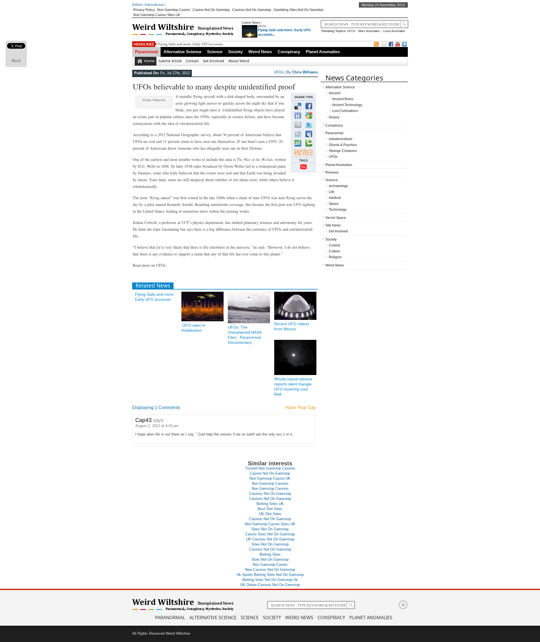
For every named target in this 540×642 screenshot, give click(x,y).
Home (149, 60)
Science (214, 51)
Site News (333, 225)
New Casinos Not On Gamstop (270, 569)
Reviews (332, 172)
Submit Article (170, 60)
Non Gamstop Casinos (270, 483)
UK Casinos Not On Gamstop (270, 539)
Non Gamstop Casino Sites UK (156, 15)
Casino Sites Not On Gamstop (270, 534)
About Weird (238, 60)
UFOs (262, 26)
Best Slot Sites (270, 509)
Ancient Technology (347, 105)
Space (334, 204)
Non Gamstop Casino (173, 10)
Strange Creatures (343, 151)
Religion (335, 257)
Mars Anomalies (369, 31)
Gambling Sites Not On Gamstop (298, 10)
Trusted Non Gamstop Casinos (270, 468)
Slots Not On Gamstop (270, 559)
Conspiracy (289, 51)
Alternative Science (182, 51)
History (334, 117)
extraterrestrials (340, 139)
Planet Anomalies (323, 51)
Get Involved (213, 60)
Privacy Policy (144, 10)
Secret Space (335, 218)
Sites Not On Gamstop (270, 529)
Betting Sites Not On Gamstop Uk (270, 580)
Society (235, 51)
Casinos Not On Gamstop (251, 10)
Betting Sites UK (270, 504)
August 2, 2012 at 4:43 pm (157, 426)
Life (331, 192)
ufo (303, 167)
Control (334, 245)
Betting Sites (270, 554)
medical (335, 198)
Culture (334, 251)
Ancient (334, 93)
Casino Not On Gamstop (211, 10)
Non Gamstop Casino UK (270, 478)
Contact (192, 60)
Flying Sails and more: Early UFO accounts (190, 44)
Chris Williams (305, 72)
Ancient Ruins (343, 99)
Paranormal (146, 51)
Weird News (260, 51)
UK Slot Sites (270, 514)
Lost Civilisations (345, 111)
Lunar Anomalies (394, 31)
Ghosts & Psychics (343, 145)
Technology (337, 210)
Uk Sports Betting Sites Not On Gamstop (270, 575)
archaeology (338, 186)
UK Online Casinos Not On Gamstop (270, 585)
